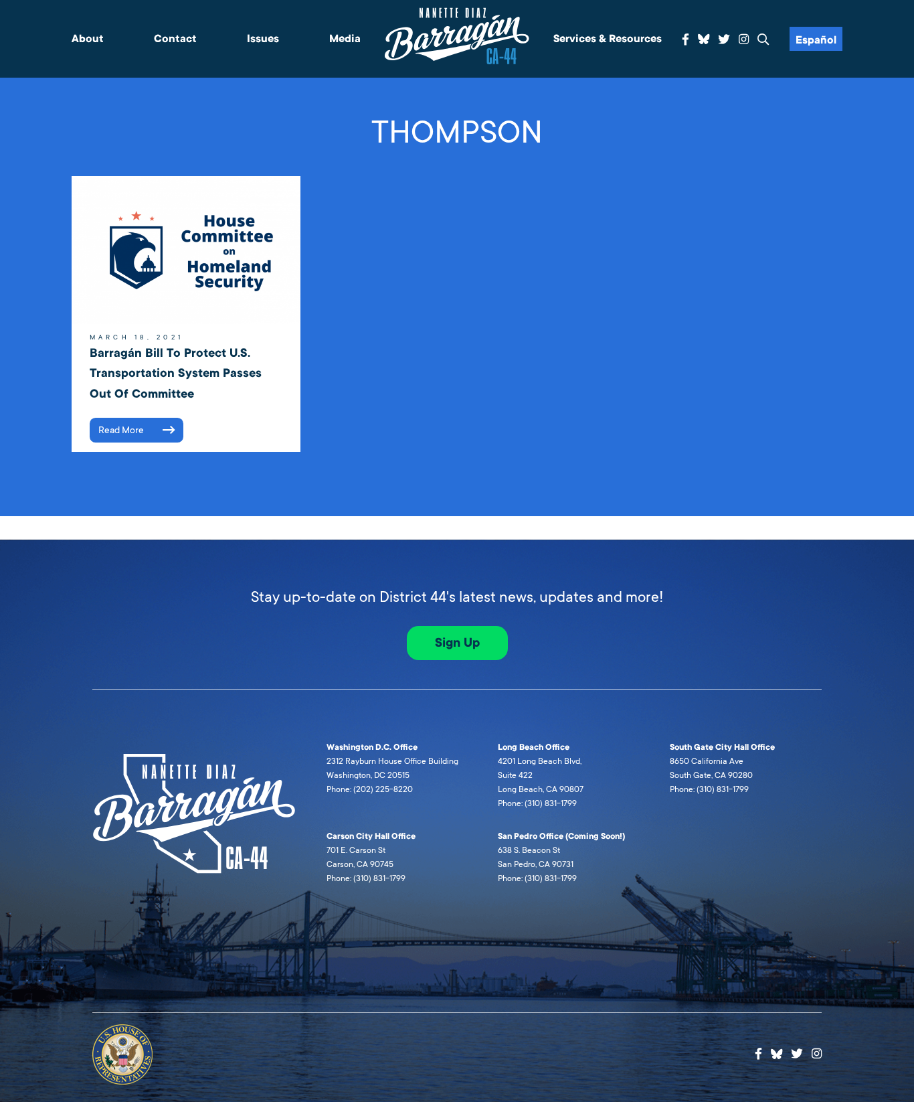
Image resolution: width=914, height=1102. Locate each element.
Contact (175, 39)
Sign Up (457, 643)
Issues (263, 39)
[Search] (763, 39)
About (88, 39)
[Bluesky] (704, 37)
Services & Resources (607, 39)
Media (345, 39)
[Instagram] (744, 39)
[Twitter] (724, 39)
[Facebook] (685, 39)
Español (816, 40)
